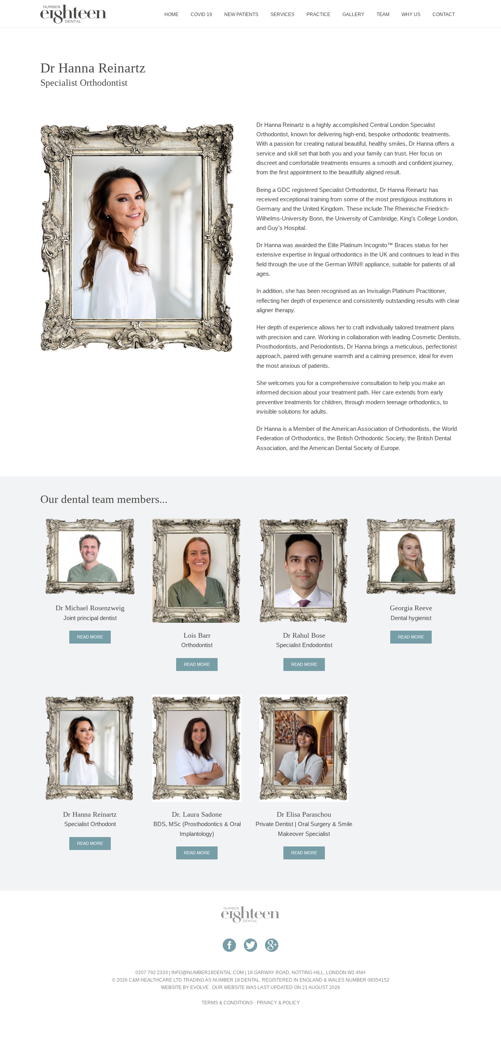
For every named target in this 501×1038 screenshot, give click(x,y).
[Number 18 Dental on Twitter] (250, 956)
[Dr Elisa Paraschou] (304, 747)
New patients (241, 14)
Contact (444, 14)
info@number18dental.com (207, 972)
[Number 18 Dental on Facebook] (229, 956)
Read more (90, 637)
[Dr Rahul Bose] (304, 570)
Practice (318, 14)
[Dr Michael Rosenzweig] (90, 556)
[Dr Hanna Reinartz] (90, 747)
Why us (411, 14)
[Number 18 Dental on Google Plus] (271, 956)
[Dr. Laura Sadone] (196, 747)
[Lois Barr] (196, 570)
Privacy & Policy (278, 1002)
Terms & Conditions (227, 1002)
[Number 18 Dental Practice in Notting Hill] (73, 14)
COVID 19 (201, 14)
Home (171, 14)
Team (383, 14)
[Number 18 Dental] (250, 914)
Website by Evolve (185, 987)
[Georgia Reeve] (411, 556)
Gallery (353, 14)
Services (282, 14)
